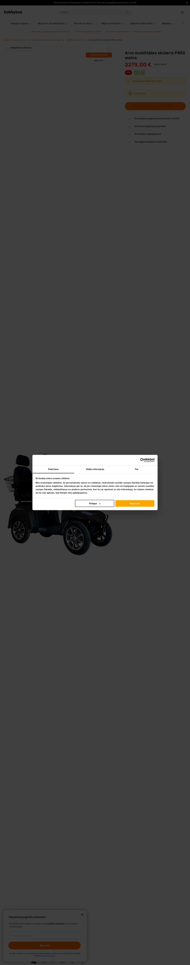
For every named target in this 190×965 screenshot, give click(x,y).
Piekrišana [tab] (53, 469)
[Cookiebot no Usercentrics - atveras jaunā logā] (142, 460)
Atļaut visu (135, 503)
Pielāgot (93, 503)
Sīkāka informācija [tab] (95, 469)
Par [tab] (136, 469)
